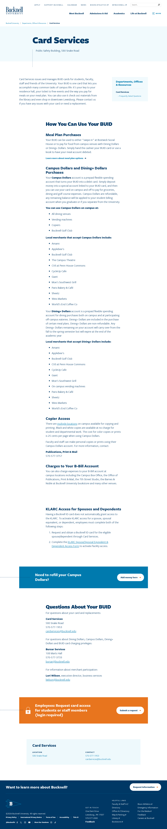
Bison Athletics (98, 5)
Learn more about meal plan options (64, 158)
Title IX (75, 817)
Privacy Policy (11, 817)
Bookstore (117, 821)
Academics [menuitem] (119, 13)
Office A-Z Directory (120, 811)
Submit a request (129, 710)
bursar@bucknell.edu (58, 661)
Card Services (54, 23)
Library (115, 818)
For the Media (144, 811)
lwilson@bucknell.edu (58, 679)
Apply (37, 5)
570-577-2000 (91, 818)
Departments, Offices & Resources (34, 23)
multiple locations (67, 423)
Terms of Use (51, 817)
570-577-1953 (92, 755)
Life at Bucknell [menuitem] (138, 13)
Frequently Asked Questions (130, 96)
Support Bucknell (53, 5)
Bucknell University (12, 23)
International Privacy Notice (31, 817)
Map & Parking (118, 814)
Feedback (90, 821)
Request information (144, 787)
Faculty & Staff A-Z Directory (120, 805)
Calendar (72, 5)
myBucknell (118, 5)
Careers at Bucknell (146, 818)
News (83, 5)
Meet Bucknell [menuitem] (76, 13)
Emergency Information (148, 807)
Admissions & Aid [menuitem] (99, 13)
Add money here (129, 577)
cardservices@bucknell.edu (61, 631)
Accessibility (64, 817)
